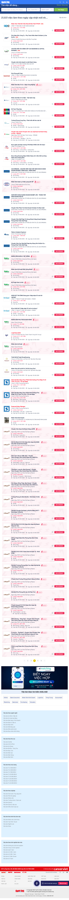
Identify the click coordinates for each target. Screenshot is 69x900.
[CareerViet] (60, 868)
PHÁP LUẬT (4, 883)
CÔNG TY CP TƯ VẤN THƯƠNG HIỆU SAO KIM (22, 64)
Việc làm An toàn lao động (10, 718)
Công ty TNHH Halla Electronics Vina (20, 184)
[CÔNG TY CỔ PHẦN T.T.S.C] (6, 147)
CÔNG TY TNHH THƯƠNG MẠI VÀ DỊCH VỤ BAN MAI (24, 75)
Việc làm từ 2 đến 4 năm (9, 852)
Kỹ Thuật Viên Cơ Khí (17, 282)
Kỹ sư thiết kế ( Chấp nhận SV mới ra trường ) (24, 308)
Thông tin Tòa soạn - (30, 894)
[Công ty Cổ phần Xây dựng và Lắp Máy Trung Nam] (6, 38)
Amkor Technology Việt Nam (18, 234)
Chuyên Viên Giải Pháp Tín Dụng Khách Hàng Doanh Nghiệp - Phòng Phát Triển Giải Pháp (29, 219)
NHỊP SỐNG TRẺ (31, 876)
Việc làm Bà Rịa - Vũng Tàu (10, 748)
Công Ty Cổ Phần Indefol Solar (19, 52)
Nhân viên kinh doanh (28, 697)
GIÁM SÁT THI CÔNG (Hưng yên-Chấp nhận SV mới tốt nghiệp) (26, 296)
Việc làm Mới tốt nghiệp (9, 796)
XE (15, 881)
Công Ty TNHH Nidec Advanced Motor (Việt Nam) (23, 259)
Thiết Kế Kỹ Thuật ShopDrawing (20, 357)
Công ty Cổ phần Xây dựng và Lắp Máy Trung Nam (24, 39)
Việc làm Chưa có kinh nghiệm (11, 847)
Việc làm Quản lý (7, 802)
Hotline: (48, 895)
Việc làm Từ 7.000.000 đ (9, 772)
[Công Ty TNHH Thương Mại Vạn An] (6, 382)
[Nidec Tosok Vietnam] (6, 322)
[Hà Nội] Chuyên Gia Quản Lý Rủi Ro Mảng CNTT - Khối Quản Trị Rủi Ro (25, 511)
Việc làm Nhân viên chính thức (11, 819)
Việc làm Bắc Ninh (8, 757)
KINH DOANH (18, 876)
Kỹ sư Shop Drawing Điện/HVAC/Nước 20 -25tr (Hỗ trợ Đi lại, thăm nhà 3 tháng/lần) (29, 156)
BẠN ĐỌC (56, 878)
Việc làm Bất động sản (9, 727)
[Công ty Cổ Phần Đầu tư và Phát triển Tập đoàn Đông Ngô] (6, 359)
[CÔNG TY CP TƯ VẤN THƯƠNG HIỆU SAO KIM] (6, 64)
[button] (63, 2)
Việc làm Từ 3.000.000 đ (9, 768)
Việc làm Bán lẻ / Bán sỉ (9, 722)
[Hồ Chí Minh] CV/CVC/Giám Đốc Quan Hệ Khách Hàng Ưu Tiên (25, 525)
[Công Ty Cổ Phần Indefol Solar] (6, 51)
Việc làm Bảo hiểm (8, 724)
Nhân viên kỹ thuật (16, 344)
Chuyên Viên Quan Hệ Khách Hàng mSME (23, 429)
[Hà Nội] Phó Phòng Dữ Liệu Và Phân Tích (23, 592)
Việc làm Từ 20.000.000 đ (10, 778)
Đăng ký (59, 5)
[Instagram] (63, 872)
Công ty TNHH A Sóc (16, 122)
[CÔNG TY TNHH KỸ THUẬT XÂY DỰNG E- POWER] (6, 298)
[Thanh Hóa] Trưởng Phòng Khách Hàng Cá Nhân (25, 579)
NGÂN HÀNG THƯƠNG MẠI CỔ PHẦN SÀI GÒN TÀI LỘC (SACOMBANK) (28, 172)
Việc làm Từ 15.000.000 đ (10, 776)
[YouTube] (67, 872)
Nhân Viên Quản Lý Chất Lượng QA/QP (22, 181)
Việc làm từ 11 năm (8, 858)
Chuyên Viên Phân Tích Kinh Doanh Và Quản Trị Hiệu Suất (27, 208)
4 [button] (34, 660)
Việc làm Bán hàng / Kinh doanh (11, 720)
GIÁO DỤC (56, 876)
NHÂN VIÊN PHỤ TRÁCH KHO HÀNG (21, 319)
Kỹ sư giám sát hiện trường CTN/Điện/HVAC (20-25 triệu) (28, 144)
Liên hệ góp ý (39, 895)
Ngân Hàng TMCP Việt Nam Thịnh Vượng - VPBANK (24, 135)
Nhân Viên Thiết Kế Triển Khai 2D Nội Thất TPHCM (27, 23)
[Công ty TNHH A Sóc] (6, 123)
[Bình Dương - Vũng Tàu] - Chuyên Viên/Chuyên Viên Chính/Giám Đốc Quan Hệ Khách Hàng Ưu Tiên (25, 619)
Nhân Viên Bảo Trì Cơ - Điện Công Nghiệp (23, 84)
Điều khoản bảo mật (30, 895)
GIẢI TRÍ (29, 881)
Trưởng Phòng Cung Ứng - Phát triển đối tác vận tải (26, 120)
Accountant (58, 697)
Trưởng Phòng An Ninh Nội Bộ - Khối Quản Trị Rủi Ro (25, 497)
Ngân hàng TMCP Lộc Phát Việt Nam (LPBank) (23, 431)
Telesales (32, 702)
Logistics (40, 697)
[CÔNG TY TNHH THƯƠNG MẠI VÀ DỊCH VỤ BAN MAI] (6, 76)
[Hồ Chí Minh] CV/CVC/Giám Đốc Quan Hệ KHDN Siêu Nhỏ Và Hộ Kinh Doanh (25, 442)
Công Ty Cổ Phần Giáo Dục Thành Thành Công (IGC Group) (26, 334)
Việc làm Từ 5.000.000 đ (9, 770)
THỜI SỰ (3, 878)
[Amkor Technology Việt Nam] (6, 234)
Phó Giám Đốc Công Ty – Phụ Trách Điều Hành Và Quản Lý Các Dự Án (29, 36)
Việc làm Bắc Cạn (8, 753)
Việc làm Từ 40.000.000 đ (10, 783)
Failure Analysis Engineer (18, 232)
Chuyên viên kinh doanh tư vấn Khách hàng (23, 62)
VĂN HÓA (30, 878)
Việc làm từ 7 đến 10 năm (9, 856)
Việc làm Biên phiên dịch (10, 729)
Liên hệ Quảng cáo (20, 895)
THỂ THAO (43, 876)
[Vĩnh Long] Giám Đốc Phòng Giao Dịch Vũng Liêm (24, 647)
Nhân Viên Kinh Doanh (17, 417)
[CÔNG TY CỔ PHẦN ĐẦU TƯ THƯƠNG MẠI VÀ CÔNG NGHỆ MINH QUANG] (6, 420)
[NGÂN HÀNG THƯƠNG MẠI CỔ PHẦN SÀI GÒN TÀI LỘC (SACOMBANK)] (6, 171)
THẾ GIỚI (3, 881)
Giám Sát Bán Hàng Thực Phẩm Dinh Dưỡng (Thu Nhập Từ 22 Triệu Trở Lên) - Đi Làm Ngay (28, 380)
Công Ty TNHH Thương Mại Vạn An (20, 383)
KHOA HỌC (43, 878)
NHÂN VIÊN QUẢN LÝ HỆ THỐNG (20, 256)
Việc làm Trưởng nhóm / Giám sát (12, 800)
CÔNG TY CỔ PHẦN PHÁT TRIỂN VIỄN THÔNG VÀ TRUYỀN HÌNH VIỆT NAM (28, 111)
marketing (7, 702)
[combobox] (13, 9)
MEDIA (2, 876)
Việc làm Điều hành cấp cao (10, 806)
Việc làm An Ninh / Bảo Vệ (10, 716)
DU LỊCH (16, 883)
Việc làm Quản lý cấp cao (10, 804)
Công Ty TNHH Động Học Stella (19, 87)
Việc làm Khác (7, 826)
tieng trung (49, 697)
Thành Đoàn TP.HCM (39, 894)
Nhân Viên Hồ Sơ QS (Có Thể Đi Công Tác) (23, 368)
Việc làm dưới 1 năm (8, 850)
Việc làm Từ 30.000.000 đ (10, 781)
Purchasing (24, 702)
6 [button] (41, 660)
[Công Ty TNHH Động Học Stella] (6, 87)
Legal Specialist (16, 333)
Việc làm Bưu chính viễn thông (11, 731)
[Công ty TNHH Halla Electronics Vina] (6, 184)
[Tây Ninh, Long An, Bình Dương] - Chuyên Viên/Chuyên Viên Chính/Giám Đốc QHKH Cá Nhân (24, 470)
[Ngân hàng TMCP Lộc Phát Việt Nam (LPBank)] (6, 431)
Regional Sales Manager (18, 406)
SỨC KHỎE (43, 881)
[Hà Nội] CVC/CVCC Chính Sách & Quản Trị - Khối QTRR (25, 552)
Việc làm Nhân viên (8, 798)
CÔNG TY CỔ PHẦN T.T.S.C (18, 146)
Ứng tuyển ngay (59, 30)
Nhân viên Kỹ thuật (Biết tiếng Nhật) (21, 269)
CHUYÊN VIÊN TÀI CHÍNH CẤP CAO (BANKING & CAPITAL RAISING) (27, 49)
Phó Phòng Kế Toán (17, 73)
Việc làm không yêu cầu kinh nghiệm (13, 845)
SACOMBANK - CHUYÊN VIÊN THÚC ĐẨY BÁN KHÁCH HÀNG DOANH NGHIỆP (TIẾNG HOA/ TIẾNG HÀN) (28, 169)
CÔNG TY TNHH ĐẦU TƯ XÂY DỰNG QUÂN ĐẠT (22, 26)
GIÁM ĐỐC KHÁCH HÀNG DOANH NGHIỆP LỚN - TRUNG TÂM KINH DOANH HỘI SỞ (28, 195)
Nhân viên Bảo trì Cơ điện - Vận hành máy (23, 97)
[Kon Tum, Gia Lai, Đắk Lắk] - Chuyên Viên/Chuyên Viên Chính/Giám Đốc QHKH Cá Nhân (24, 456)
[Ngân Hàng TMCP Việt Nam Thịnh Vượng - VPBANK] (6, 134)
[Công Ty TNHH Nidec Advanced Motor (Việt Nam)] (6, 258)
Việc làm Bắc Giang (8, 755)
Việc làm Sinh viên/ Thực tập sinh (12, 793)
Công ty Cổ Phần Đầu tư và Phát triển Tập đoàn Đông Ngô (26, 359)
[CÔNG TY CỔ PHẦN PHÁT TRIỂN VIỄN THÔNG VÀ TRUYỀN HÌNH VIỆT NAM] (6, 111)
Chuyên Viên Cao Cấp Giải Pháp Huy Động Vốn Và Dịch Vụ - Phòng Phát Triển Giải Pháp (28, 244)
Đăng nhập (65, 5)
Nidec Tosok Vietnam (16, 322)
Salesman (15, 702)
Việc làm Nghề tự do (8, 824)
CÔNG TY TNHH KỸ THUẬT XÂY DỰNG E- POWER (23, 299)
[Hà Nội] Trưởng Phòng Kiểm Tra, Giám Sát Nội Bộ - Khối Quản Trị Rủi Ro (25, 566)
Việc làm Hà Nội (7, 742)
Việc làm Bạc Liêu (8, 750)
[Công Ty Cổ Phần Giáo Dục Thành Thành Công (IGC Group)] (6, 335)
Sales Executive (15, 697)
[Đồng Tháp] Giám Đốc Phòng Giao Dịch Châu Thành (24, 538)
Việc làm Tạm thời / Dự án (10, 821)
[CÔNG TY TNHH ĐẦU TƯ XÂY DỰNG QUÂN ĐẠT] (6, 26)
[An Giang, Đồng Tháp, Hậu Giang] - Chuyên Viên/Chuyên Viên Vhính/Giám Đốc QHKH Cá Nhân (24, 483)
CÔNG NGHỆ (17, 878)
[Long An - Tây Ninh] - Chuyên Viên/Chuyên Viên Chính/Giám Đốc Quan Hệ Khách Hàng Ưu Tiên (25, 633)
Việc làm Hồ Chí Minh (9, 744)
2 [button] (27, 660)
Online (6, 697)
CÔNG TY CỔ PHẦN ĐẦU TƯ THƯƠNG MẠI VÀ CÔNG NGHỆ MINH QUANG (29, 419)
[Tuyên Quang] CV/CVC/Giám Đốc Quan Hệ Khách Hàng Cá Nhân (23, 605)
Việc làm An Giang (8, 746)
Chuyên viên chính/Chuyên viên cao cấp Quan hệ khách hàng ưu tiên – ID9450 (29, 132)
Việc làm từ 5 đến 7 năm (9, 854)
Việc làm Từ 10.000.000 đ (10, 774)
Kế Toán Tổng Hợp (16, 109)
